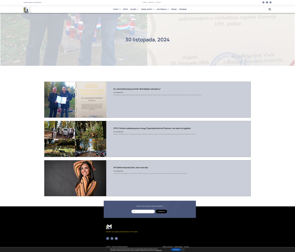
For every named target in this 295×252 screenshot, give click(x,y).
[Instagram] (267, 2)
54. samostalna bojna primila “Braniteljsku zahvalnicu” (137, 89)
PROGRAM (183, 9)
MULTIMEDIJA (162, 9)
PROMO (174, 9)
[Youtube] (270, 2)
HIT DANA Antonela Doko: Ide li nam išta (130, 167)
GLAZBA (133, 9)
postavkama (158, 250)
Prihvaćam (176, 249)
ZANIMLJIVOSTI (146, 9)
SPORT (125, 9)
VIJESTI (115, 9)
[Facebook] (263, 2)
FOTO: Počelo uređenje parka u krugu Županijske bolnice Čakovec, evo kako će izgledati (152, 128)
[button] (269, 9)
